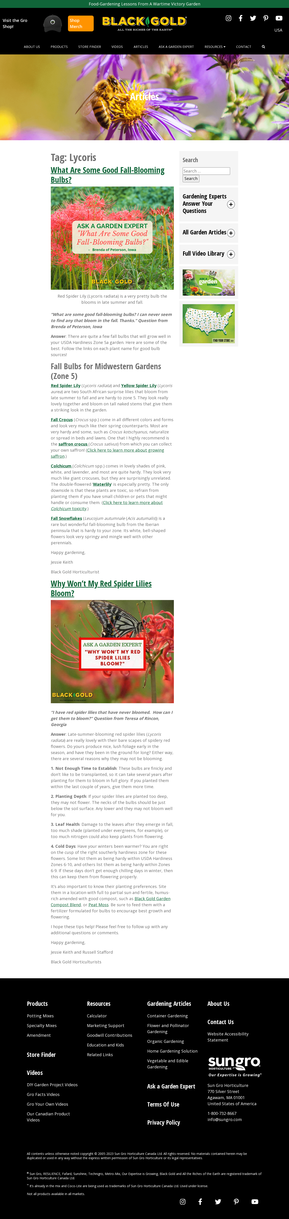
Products (59, 46)
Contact (243, 46)
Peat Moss (99, 904)
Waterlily (102, 484)
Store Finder (89, 46)
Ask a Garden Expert (176, 46)
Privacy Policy (163, 1122)
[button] (263, 47)
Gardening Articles (169, 1003)
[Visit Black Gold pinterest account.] (266, 18)
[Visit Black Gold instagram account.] (228, 18)
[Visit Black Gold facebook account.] (240, 18)
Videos (117, 46)
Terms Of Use (163, 1104)
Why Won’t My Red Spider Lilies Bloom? (101, 588)
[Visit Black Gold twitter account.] (253, 18)
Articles (141, 46)
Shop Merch (76, 23)
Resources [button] (214, 46)
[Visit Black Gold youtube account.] (279, 18)
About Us (32, 46)
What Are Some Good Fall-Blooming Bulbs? (108, 174)
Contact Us (220, 1022)
